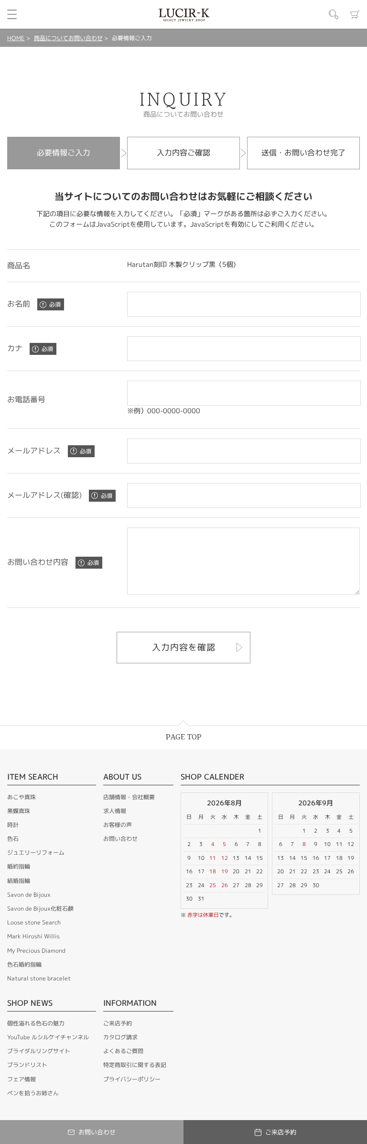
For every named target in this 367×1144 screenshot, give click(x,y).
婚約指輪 (18, 866)
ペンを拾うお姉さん (33, 1093)
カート (355, 14)
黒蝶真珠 (18, 811)
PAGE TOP (184, 737)
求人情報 (114, 811)
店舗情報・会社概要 (129, 797)
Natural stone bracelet (39, 978)
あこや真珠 (21, 797)
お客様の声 (117, 825)
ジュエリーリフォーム (36, 852)
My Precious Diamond (36, 950)
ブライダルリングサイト (38, 1051)
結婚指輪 (18, 881)
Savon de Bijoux (29, 895)
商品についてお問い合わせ (68, 38)
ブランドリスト (27, 1065)
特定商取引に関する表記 (134, 1065)
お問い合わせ (120, 839)
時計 (13, 825)
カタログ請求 (120, 1037)
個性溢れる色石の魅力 (36, 1023)
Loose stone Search (34, 922)
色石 (13, 839)
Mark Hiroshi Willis (33, 936)
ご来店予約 (117, 1023)
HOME (15, 38)
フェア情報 (21, 1079)
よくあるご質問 (123, 1051)
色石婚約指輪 (24, 964)
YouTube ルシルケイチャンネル (48, 1037)
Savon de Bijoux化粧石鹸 (40, 908)
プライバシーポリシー (132, 1079)
